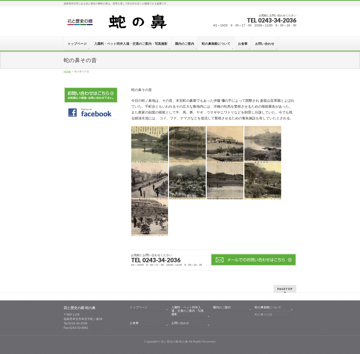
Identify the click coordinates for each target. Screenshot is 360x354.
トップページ (138, 307)
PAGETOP (285, 288)
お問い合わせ (180, 323)
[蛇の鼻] (123, 23)
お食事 (134, 323)
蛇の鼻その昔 (263, 314)
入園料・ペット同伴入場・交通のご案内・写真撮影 (187, 311)
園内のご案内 (222, 307)
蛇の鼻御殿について (268, 307)
